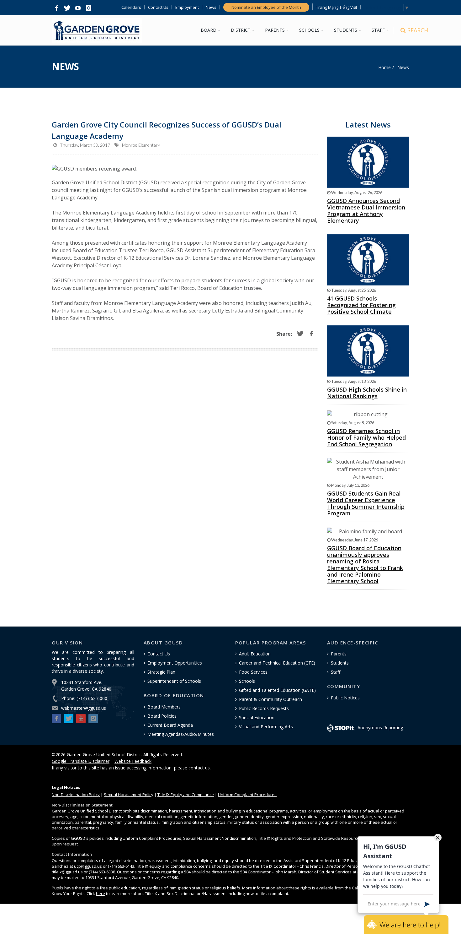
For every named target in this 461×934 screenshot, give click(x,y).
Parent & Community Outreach (270, 699)
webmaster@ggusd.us (83, 708)
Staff (335, 672)
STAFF (378, 30)
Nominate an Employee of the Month (266, 7)
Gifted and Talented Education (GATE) (277, 690)
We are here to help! (410, 924)
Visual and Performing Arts (266, 727)
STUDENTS (345, 30)
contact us (199, 768)
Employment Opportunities (174, 663)
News (211, 7)
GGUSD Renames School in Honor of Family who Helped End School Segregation (366, 437)
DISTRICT (241, 30)
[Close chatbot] (438, 837)
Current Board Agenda (170, 725)
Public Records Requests (264, 708)
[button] (56, 8)
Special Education (256, 717)
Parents (339, 654)
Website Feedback (132, 761)
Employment (187, 7)
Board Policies (162, 716)
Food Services (253, 672)
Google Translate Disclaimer (80, 761)
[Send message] (427, 903)
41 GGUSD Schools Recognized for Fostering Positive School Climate (361, 305)
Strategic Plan (161, 672)
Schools (247, 681)
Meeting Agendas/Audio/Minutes (180, 734)
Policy (76, 794)
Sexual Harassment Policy (128, 794)
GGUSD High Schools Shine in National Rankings (367, 393)
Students (340, 663)
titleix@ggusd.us (67, 872)
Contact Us (158, 7)
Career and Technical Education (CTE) (277, 663)
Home (384, 67)
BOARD (208, 30)
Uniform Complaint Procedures (247, 794)
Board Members (164, 707)
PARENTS (275, 30)
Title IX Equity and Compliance (185, 794)
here (100, 893)
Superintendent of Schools (174, 681)
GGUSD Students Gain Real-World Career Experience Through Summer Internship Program (366, 503)
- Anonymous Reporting (379, 727)
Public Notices (345, 698)
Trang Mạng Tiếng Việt (336, 7)
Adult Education (255, 654)
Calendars (131, 7)
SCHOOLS (309, 30)
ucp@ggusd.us (88, 866)
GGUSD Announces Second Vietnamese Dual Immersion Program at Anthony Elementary (366, 210)
